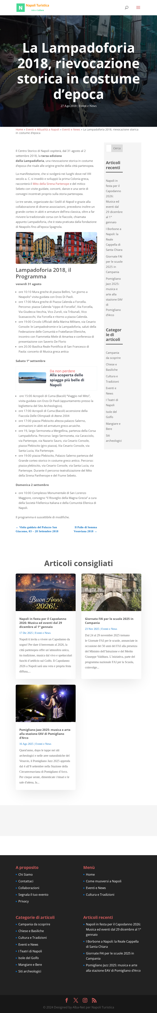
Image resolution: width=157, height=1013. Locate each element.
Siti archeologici (29, 971)
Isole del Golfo (28, 958)
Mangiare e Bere (30, 964)
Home (19, 129)
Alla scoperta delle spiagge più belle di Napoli (67, 380)
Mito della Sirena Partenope (51, 184)
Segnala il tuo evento (33, 894)
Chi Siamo (25, 874)
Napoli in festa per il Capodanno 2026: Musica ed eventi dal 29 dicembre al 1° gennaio (114, 201)
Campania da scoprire (34, 924)
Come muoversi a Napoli (103, 881)
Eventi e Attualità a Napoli (42, 129)
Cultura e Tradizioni (100, 894)
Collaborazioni (28, 888)
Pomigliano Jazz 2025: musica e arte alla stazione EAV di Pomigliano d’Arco (44, 734)
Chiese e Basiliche (31, 931)
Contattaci (25, 881)
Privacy (23, 901)
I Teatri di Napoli (30, 951)
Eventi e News (87, 106)
